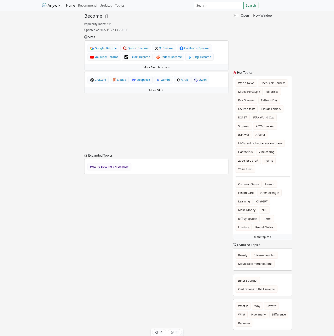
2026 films (245, 169)
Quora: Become (137, 48)
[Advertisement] (61, 71)
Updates (106, 5)
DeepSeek (143, 79)
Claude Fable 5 (271, 109)
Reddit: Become (171, 57)
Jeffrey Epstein (247, 218)
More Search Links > (156, 67)
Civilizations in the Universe (256, 289)
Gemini (165, 79)
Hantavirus (245, 152)
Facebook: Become (196, 48)
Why (257, 306)
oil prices (272, 91)
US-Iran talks (246, 109)
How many (258, 314)
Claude (121, 79)
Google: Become (105, 48)
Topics (119, 5)
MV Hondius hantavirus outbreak (260, 143)
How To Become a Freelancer (109, 166)
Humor (270, 184)
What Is (243, 306)
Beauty (242, 255)
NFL (264, 210)
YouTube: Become (106, 57)
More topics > (263, 237)
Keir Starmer (246, 100)
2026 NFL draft (248, 160)
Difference (279, 314)
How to (271, 306)
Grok (184, 79)
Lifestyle (243, 227)
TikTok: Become (139, 57)
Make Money (247, 210)
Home (70, 5)
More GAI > (156, 90)
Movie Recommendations (255, 264)
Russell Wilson (264, 227)
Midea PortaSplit (249, 91)
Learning (244, 201)
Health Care (246, 193)
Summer (244, 126)
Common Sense (248, 184)
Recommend (87, 5)
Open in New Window (257, 15)
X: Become (165, 48)
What (241, 314)
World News (246, 83)
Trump (268, 160)
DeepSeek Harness (273, 83)
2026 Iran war (265, 126)
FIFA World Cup (263, 117)
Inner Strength (269, 193)
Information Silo (264, 255)
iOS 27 (242, 117)
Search (251, 5)
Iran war (243, 134)
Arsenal (261, 134)
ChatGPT (100, 79)
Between (244, 323)
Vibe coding (266, 152)
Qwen (202, 79)
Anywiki (54, 5)
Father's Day (269, 100)
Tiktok (267, 218)
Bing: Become (201, 57)
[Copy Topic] (106, 16)
